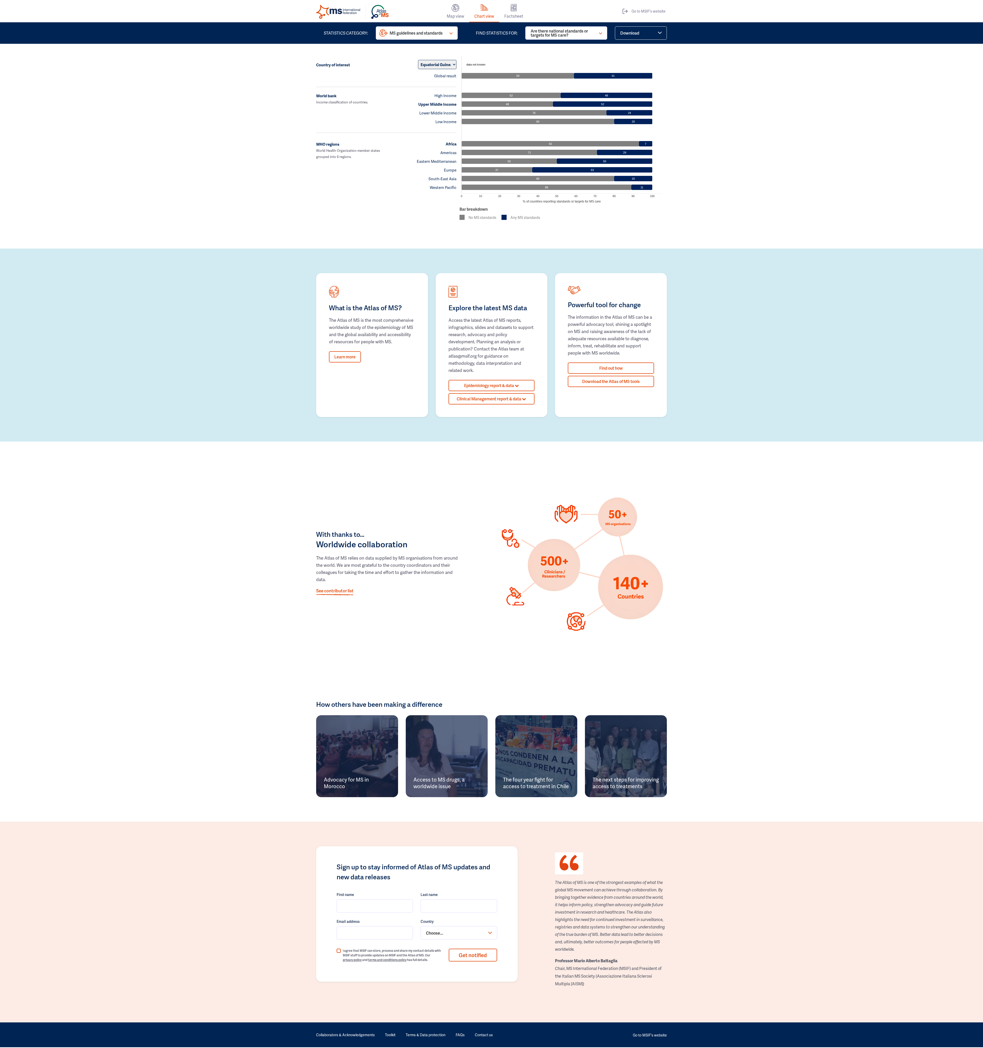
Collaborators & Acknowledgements (345, 1034)
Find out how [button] (611, 368)
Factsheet (513, 16)
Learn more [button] (345, 357)
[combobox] (459, 932)
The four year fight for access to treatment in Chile (536, 783)
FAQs (460, 1034)
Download (629, 33)
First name (345, 894)
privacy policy (352, 960)
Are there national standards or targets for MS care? (559, 33)
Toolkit (390, 1034)
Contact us (484, 1034)
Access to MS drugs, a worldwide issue (439, 783)
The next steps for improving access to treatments (626, 783)
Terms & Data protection (425, 1034)
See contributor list (335, 590)
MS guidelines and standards (416, 33)
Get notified (473, 955)
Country (427, 921)
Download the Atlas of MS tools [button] (611, 381)
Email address (348, 921)
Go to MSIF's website (649, 11)
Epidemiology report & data (489, 385)
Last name (429, 894)
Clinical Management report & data (489, 399)
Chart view (484, 16)
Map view (455, 16)
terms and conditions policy (387, 960)
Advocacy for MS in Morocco (346, 783)
